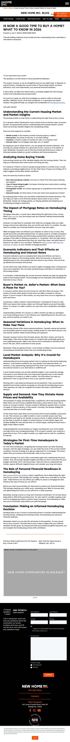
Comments (35, 636)
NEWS (57, 19)
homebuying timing (57, 103)
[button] (63, 571)
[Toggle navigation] (67, 3)
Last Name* (53, 612)
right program (47, 242)
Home (5, 8)
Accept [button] (35, 738)
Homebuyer (37, 665)
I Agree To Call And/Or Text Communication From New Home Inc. (48, 630)
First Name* (35, 612)
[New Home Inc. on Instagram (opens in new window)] (34, 710)
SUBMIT (48, 675)
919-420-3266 (35, 690)
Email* (33, 619)
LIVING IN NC (20, 19)
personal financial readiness (18, 475)
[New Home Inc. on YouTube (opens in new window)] (39, 710)
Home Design (8, 19)
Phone (51, 619)
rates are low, (13, 216)
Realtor (35, 667)
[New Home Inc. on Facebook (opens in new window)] (30, 710)
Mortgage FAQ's (33, 19)
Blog (10, 8)
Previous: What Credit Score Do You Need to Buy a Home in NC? (20, 542)
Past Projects (35, 702)
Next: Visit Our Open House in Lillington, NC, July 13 (50, 542)
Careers (35, 696)
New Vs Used (48, 19)
